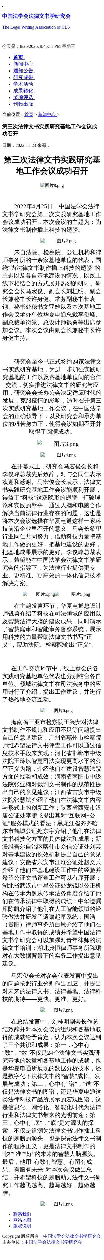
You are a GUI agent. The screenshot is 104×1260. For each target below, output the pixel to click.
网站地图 (22, 1220)
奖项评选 (24, 97)
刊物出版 (24, 104)
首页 (19, 57)
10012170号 (13, 1252)
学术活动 (24, 84)
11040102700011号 (43, 1252)
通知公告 (24, 70)
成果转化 (24, 90)
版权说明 (22, 1226)
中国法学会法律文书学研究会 (72, 1236)
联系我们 (22, 1214)
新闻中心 (24, 64)
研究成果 (24, 77)
